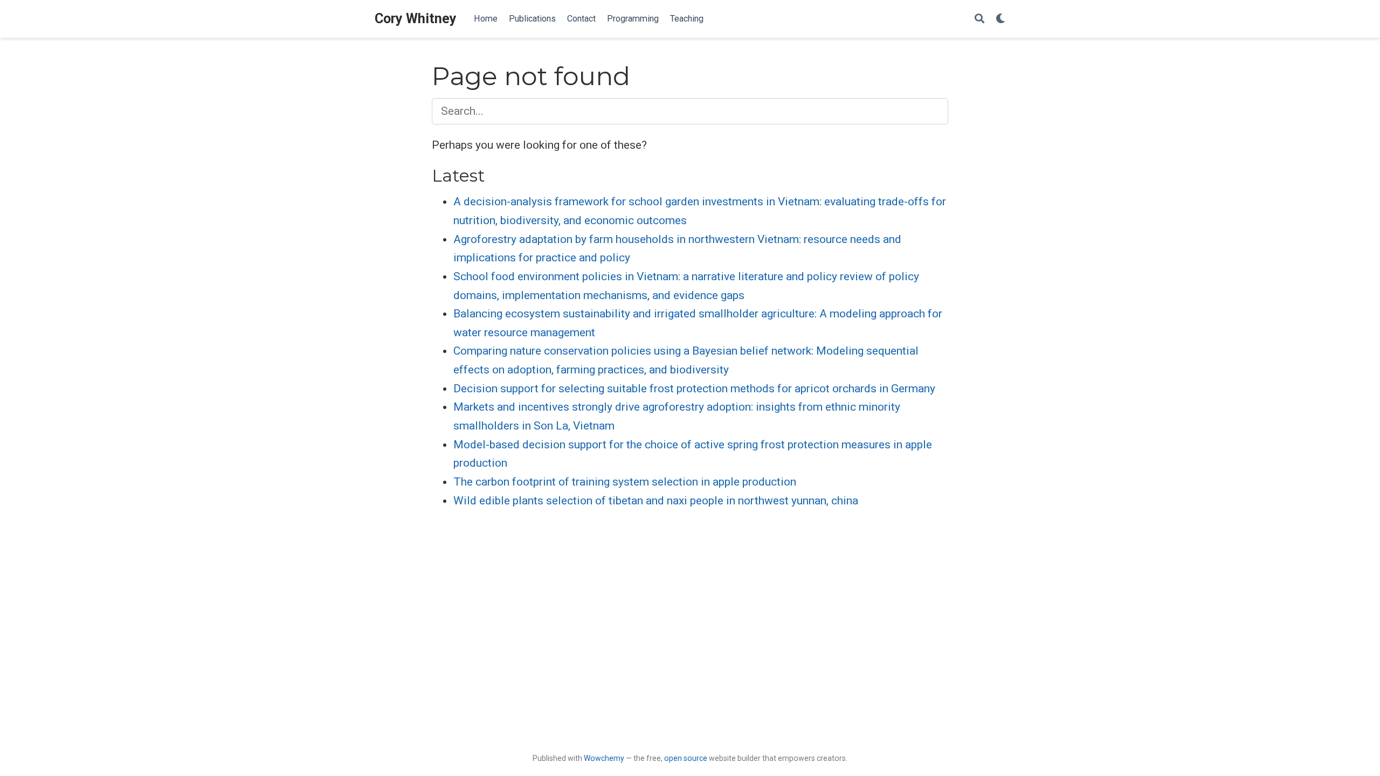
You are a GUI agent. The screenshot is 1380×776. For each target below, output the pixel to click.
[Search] (979, 19)
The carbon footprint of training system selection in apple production (624, 481)
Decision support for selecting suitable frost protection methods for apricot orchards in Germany (694, 388)
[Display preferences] (1000, 19)
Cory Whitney (416, 18)
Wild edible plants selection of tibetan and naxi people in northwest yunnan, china (655, 500)
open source (685, 758)
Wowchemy (604, 758)
